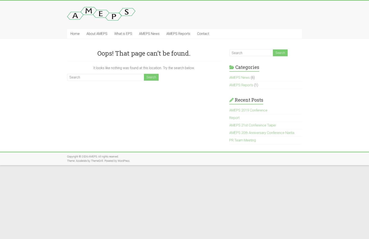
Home (75, 34)
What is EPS (123, 34)
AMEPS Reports (178, 34)
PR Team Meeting (242, 140)
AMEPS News (149, 34)
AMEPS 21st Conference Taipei (252, 125)
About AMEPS (96, 34)
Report (234, 118)
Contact (203, 34)
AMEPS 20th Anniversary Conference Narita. (262, 133)
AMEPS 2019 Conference (248, 110)
